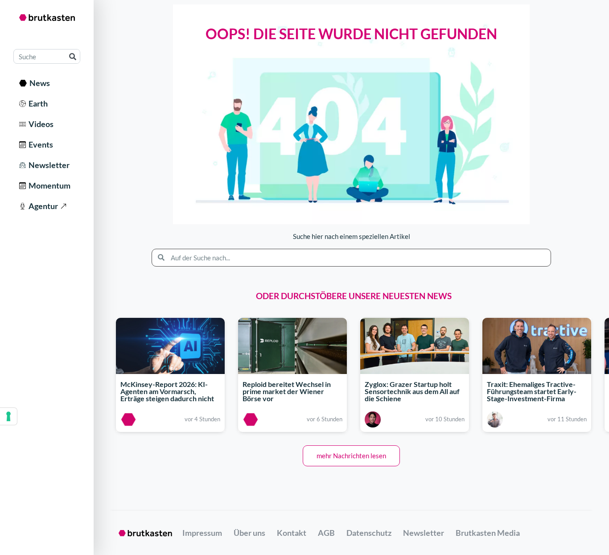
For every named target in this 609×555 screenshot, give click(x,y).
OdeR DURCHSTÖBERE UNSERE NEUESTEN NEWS (354, 296)
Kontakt (291, 533)
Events (39, 144)
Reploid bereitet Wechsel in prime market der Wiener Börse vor (287, 391)
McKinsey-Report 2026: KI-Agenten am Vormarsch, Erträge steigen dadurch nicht (167, 391)
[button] (351, 455)
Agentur (42, 206)
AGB (326, 533)
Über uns (249, 533)
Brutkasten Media (488, 533)
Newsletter (48, 165)
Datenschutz (368, 533)
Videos (39, 124)
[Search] (72, 56)
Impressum (202, 533)
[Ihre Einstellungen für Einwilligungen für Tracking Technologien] (8, 416)
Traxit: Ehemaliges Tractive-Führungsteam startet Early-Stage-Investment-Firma (531, 391)
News (38, 83)
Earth (37, 103)
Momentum (48, 185)
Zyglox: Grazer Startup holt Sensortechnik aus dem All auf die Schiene (412, 391)
